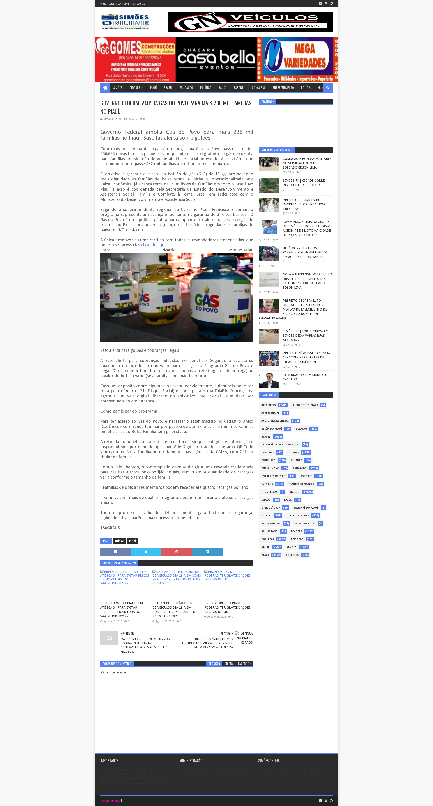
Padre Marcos (271, 523)
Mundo (322, 87)
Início (103, 3)
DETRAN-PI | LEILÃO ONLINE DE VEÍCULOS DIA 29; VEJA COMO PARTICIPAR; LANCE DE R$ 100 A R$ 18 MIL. (174, 609)
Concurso (259, 87)
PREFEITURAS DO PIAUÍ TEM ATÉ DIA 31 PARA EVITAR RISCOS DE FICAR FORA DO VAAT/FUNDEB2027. (121, 609)
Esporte (239, 87)
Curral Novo (270, 468)
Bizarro (301, 428)
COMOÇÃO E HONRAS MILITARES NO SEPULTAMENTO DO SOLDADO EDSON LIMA (307, 163)
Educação (186, 87)
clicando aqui (153, 244)
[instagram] (331, 3)
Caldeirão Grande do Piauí (280, 444)
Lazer (288, 499)
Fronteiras (269, 492)
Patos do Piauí (305, 523)
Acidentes (268, 405)
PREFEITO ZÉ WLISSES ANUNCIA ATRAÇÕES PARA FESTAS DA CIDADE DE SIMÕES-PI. (306, 357)
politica (292, 555)
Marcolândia (270, 507)
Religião (297, 539)
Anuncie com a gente (119, 3)
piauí (132, 541)
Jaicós (265, 499)
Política (205, 87)
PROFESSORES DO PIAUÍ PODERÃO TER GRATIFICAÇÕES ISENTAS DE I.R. (227, 607)
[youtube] (326, 3)
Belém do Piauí (271, 428)
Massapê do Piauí (306, 507)
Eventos (267, 484)
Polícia (306, 87)
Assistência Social (275, 421)
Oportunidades (298, 515)
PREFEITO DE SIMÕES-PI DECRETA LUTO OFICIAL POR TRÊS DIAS (304, 204)
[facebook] (320, 3)
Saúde (223, 87)
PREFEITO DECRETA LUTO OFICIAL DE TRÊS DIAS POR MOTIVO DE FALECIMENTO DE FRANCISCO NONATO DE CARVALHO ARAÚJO (293, 309)
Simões (117, 87)
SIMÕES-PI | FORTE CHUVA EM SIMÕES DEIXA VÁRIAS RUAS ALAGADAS (305, 335)
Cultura (296, 460)
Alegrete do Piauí (305, 405)
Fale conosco (138, 3)
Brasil (168, 87)
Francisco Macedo (301, 484)
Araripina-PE (270, 413)
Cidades (134, 87)
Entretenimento (283, 87)
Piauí (153, 87)
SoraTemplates (110, 800)
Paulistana (269, 531)
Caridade (267, 452)
